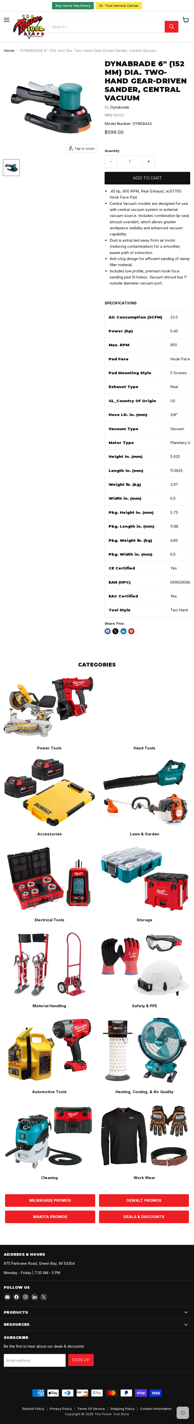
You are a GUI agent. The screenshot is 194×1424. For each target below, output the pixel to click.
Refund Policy (33, 1409)
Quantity (112, 151)
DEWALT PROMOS (144, 1200)
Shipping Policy (122, 1409)
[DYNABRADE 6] (11, 168)
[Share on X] (115, 631)
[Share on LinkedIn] (123, 631)
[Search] (171, 27)
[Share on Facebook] (108, 631)
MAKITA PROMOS (50, 1216)
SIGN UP (81, 1359)
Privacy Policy (61, 1409)
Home (9, 50)
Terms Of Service (91, 1409)
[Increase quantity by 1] (149, 161)
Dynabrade (119, 107)
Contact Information (156, 1409)
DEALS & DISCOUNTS (144, 1216)
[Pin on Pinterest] (131, 631)
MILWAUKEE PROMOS (50, 1200)
